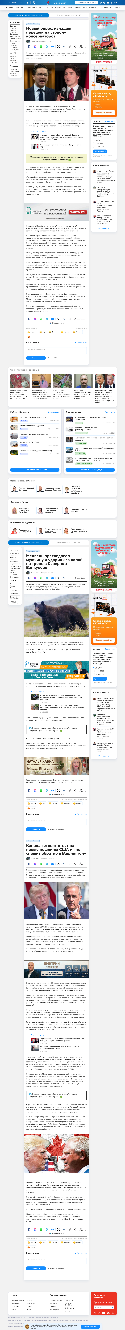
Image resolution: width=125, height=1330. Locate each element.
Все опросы (110, 122)
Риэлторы (79, 423)
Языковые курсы (81, 443)
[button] (34, 2)
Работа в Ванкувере (20, 412)
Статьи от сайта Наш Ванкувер (28, 15)
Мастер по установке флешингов (34, 434)
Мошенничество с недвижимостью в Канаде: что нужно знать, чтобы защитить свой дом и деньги (41, 394)
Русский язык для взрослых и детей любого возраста (94, 439)
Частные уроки (80, 453)
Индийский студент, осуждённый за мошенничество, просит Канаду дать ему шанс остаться (18, 394)
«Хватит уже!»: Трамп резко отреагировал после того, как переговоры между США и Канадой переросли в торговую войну (104, 396)
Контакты (53, 1303)
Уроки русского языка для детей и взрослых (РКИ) (94, 449)
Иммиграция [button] (80, 7)
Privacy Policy (69, 1300)
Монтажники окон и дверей (32, 426)
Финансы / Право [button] (111, 7)
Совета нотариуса (13, 44)
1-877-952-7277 (71, 782)
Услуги (14, 1310)
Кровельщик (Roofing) (29, 442)
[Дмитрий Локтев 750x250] (56, 967)
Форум (67, 1311)
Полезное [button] (31, 7)
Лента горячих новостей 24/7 (69, 15)
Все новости (14, 26)
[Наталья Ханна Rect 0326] (56, 764)
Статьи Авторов (13, 59)
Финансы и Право (19, 502)
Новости (9, 7)
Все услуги (110, 412)
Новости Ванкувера (14, 33)
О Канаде (13, 47)
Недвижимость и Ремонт (22, 481)
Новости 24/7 (16, 1303)
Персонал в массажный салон (33, 417)
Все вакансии (53, 412)
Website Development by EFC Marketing (20, 1327)
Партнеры (53, 1307)
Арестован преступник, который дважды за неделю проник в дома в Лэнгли (83, 394)
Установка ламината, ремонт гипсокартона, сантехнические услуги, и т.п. (94, 459)
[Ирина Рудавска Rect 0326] (56, 668)
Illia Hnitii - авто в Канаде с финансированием (86, 429)
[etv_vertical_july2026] (104, 38)
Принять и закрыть (90, 1327)
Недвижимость (15, 39)
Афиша (41, 7)
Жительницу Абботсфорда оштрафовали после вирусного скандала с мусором (62, 394)
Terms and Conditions (68, 1304)
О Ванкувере (14, 50)
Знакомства (30, 1303)
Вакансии (15, 1307)
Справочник (60, 7)
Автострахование (81, 433)
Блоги (70, 7)
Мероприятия (15, 36)
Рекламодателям (56, 1300)
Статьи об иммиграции (14, 70)
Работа (50, 7)
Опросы (29, 1310)
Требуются (23, 420)
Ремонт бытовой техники (84, 463)
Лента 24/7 (20, 7)
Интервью (13, 63)
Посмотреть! (53, 730)
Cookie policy (69, 1308)
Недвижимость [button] (94, 7)
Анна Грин (34, 41)
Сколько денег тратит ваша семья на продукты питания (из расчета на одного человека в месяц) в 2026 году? (103, 131)
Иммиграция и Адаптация (23, 522)
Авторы (13, 56)
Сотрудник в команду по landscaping (36, 451)
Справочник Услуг (74, 412)
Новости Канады (13, 29)
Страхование (15, 41)
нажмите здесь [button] (54, 1317)
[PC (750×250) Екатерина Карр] (56, 210)
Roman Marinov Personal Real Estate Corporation (90, 418)
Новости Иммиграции (14, 74)
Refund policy (54, 1310)
